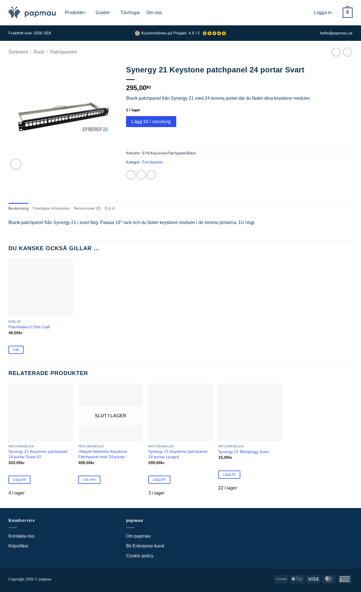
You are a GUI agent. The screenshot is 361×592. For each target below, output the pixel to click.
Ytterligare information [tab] (51, 208)
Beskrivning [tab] (18, 208)
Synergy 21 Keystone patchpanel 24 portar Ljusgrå (177, 454)
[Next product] (336, 52)
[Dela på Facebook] (131, 174)
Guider (103, 12)
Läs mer (89, 479)
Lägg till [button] (19, 479)
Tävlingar (130, 12)
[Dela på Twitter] (141, 174)
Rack (39, 52)
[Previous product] (347, 52)
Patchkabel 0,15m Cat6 (29, 327)
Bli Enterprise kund (145, 546)
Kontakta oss (21, 536)
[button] (305, 12)
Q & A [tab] (110, 208)
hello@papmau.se (336, 33)
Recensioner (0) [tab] (87, 208)
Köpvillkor (18, 546)
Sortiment (18, 52)
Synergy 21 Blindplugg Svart (243, 451)
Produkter (75, 12)
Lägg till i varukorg (151, 121)
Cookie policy (139, 555)
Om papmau (138, 536)
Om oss (154, 12)
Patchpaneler (63, 52)
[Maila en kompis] (151, 174)
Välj (16, 349)
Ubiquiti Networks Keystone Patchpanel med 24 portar (102, 454)
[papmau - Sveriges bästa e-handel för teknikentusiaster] (32, 13)
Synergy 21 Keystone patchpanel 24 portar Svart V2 (37, 454)
